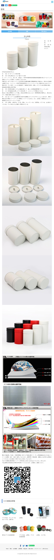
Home (7, 548)
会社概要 (15, 548)
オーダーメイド (38, 548)
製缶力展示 (31, 548)
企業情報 (20, 548)
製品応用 (25, 548)
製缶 (11, 548)
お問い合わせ (45, 548)
